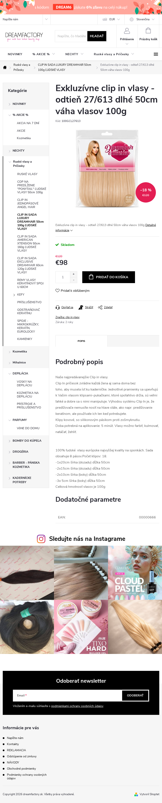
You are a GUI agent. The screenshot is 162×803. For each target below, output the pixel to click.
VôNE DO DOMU (28, 428)
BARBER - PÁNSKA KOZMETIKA (26, 465)
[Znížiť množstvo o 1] (73, 280)
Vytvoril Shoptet (149, 794)
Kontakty (13, 744)
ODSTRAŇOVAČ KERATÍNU (28, 311)
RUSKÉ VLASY (27, 174)
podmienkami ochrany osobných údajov (77, 706)
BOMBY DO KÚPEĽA (27, 441)
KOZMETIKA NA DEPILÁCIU (28, 395)
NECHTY (18, 151)
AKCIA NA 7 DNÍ (28, 123)
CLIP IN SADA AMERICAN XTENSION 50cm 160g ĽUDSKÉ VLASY (28, 243)
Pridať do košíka (112, 277)
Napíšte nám (10, 19)
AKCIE (21, 131)
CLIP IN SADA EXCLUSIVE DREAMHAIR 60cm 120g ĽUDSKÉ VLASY (30, 265)
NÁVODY (13, 763)
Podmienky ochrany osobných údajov (27, 776)
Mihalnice (19, 362)
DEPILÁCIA (20, 373)
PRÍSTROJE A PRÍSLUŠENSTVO (29, 406)
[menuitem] (15, 54)
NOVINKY (19, 104)
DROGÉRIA (20, 452)
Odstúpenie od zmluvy (21, 756)
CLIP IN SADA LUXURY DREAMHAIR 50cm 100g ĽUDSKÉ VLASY (30, 222)
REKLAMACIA (16, 750)
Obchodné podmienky (21, 769)
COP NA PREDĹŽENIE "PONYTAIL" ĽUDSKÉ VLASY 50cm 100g (31, 187)
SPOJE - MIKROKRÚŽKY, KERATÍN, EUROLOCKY (28, 326)
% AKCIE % (20, 115)
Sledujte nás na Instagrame (87, 539)
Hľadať (97, 36)
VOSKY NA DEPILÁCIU (24, 383)
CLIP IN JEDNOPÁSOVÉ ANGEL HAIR (27, 203)
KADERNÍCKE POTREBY (22, 480)
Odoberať (135, 695)
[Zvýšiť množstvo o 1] (73, 274)
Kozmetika (24, 138)
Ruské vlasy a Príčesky (22, 164)
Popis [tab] (81, 341)
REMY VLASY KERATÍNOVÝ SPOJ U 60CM (30, 283)
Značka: (67, 317)
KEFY (20, 295)
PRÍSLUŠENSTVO (29, 302)
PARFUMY (20, 420)
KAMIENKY (24, 339)
